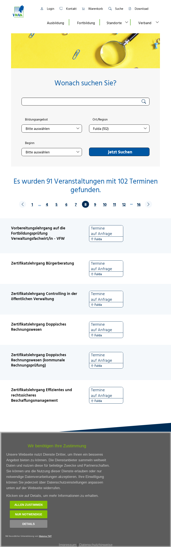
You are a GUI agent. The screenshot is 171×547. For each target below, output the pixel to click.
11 (114, 204)
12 (124, 204)
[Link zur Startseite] (23, 11)
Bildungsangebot (36, 119)
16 (139, 204)
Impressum (67, 545)
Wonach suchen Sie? (85, 82)
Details (28, 524)
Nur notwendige (28, 514)
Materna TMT (45, 536)
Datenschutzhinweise (95, 545)
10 (105, 204)
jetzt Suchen (120, 151)
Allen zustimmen (28, 504)
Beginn (29, 143)
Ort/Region (100, 119)
